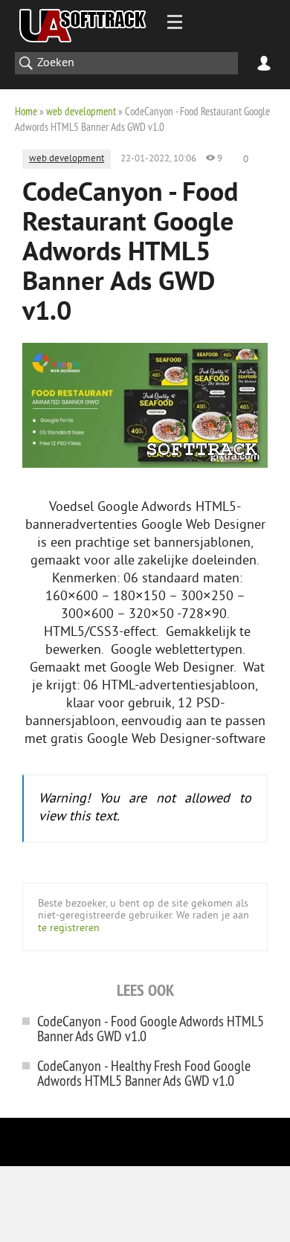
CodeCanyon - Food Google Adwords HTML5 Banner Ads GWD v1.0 (150, 1028)
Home (26, 111)
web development (81, 111)
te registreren (69, 928)
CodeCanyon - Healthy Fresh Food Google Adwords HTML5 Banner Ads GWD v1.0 (144, 1073)
